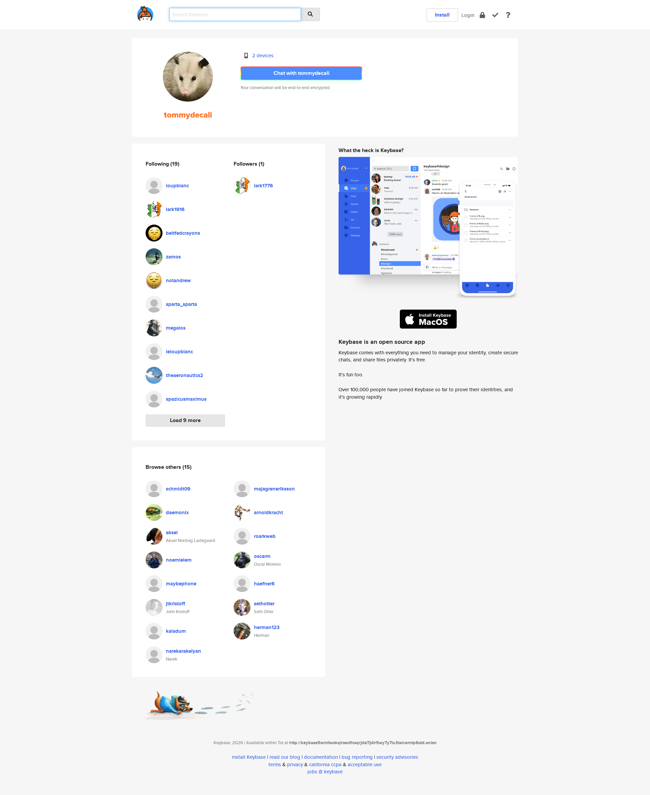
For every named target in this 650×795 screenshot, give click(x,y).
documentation (321, 756)
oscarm (262, 556)
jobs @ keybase (325, 771)
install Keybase (249, 756)
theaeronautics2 (184, 375)
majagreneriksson (274, 489)
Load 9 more (185, 420)
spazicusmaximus (186, 399)
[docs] (508, 15)
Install (442, 15)
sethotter (264, 603)
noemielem (179, 560)
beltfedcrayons (183, 233)
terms (274, 764)
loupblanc (177, 185)
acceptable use (365, 764)
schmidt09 (178, 489)
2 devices (263, 55)
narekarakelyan (183, 651)
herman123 (267, 627)
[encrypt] (482, 15)
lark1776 (263, 185)
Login (467, 15)
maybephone (181, 583)
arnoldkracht (268, 512)
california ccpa (325, 764)
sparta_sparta (181, 304)
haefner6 (264, 583)
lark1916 (175, 209)
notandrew (178, 280)
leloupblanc (179, 351)
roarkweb (265, 536)
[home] (145, 12)
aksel (172, 532)
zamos (173, 256)
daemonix (177, 512)
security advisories (397, 756)
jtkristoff (175, 603)
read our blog (284, 756)
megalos (176, 328)
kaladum (176, 631)
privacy (295, 764)
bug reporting (357, 756)
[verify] (495, 15)
